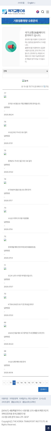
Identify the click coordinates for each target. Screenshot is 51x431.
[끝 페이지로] (46, 382)
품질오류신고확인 (29, 402)
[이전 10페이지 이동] (7, 382)
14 (22, 383)
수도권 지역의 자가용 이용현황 (18, 218)
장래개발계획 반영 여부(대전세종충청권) (21, 247)
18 (36, 383)
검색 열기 (42, 11)
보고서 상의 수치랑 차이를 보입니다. (20, 276)
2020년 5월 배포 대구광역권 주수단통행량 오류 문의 (26, 333)
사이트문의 (6, 402)
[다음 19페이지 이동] (43, 382)
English (31, 3)
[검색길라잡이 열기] (37, 11)
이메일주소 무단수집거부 (28, 398)
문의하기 (43, 389)
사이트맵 (21, 3)
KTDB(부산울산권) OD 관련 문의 (19, 190)
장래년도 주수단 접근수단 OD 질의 (20, 161)
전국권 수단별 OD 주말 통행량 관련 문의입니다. (24, 104)
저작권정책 (13, 398)
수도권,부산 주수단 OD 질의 (17, 132)
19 (40, 383)
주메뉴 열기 (47, 12)
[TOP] (48, 428)
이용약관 (5, 398)
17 (33, 383)
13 (18, 383)
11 (10, 383)
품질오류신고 (16, 402)
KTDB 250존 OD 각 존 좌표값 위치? (20, 304)
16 (29, 383)
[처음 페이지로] (4, 382)
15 (25, 383)
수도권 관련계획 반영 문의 (17, 362)
